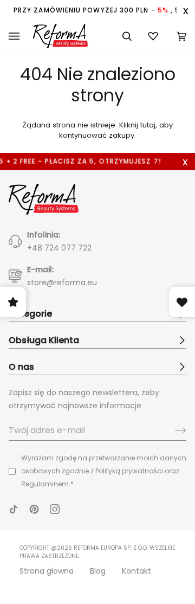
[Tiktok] (13, 509)
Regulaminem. (45, 484)
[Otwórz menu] (21, 36)
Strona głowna (47, 571)
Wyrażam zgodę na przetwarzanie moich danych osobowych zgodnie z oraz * (103, 471)
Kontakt (136, 571)
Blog (98, 571)
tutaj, (148, 125)
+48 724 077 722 (59, 247)
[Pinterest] (34, 509)
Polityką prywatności (129, 471)
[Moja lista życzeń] (154, 36)
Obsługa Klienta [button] (44, 340)
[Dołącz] (172, 430)
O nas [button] (21, 367)
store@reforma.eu (62, 282)
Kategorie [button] (30, 313)
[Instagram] (55, 509)
